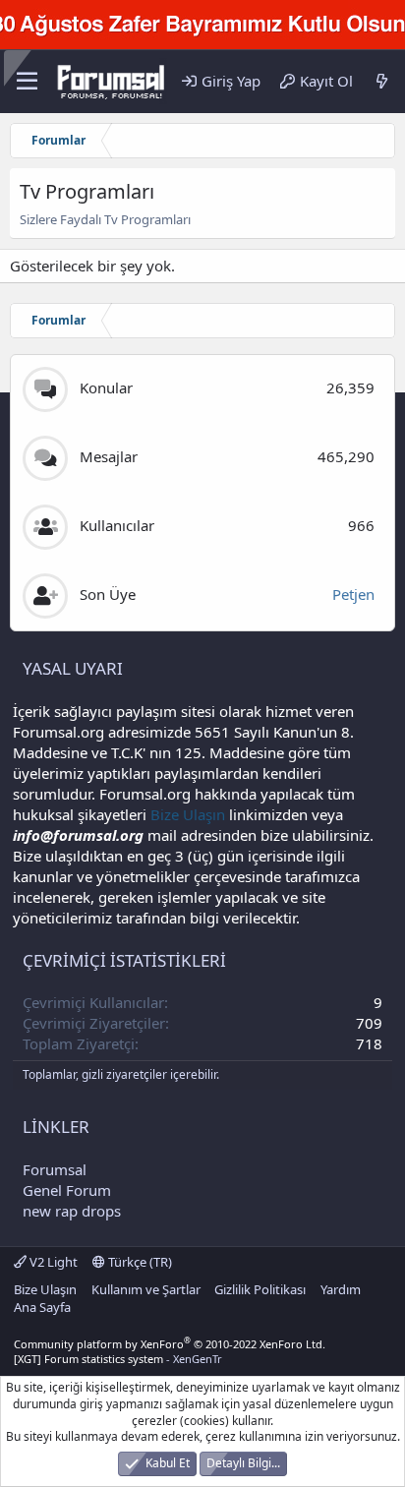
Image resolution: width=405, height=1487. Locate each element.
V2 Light (52, 1262)
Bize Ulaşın (187, 814)
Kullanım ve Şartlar (146, 1289)
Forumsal (55, 1169)
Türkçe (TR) (138, 1262)
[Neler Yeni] (382, 81)
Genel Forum (67, 1190)
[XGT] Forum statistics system (118, 1358)
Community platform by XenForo (169, 1344)
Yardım (340, 1289)
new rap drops (72, 1210)
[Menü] (27, 81)
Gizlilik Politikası (260, 1289)
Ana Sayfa (42, 1307)
